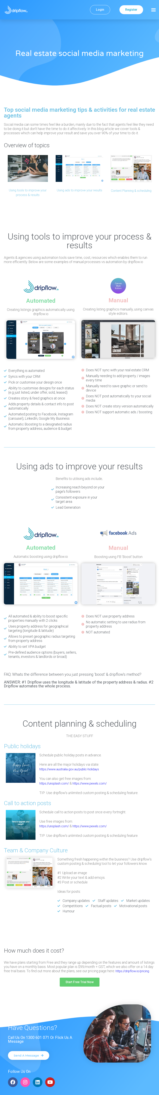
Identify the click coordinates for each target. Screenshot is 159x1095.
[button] (153, 9)
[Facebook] (13, 1082)
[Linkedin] (37, 1082)
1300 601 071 (37, 1037)
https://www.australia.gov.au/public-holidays (69, 769)
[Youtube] (50, 1082)
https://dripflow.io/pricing (132, 971)
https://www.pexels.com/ (90, 783)
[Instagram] (25, 1082)
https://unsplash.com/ (54, 783)
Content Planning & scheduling (131, 191)
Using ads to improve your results (79, 190)
